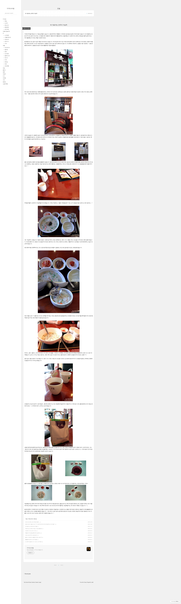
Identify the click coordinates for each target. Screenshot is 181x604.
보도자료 (7, 29)
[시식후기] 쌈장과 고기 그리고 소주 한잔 (33, 541)
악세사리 (7, 39)
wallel (92, 582)
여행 (4, 45)
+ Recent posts (27, 573)
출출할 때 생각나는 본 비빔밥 (31, 539)
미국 (6, 59)
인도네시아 (7, 47)
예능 (6, 21)
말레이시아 (7, 55)
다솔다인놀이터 (6, 31)
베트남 (6, 61)
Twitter (30, 582)
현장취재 (7, 27)
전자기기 (7, 41)
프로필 (4, 77)
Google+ (39, 582)
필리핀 (6, 49)
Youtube (36, 582)
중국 (6, 51)
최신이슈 (7, 25)
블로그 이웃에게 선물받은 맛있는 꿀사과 (33, 537)
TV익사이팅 (10, 8)
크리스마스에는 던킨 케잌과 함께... (32, 522)
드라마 (6, 23)
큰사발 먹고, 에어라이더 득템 (31, 526)
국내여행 (7, 66)
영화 (4, 72)
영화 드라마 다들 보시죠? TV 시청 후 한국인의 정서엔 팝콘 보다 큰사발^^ (40, 524)
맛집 (4, 68)
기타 (6, 43)
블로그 (4, 70)
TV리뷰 (4, 19)
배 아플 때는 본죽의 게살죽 (31, 13)
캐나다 (6, 57)
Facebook (33, 582)
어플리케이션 (8, 37)
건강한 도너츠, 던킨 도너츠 (30, 530)
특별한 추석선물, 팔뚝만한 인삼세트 (32, 533)
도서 (4, 76)
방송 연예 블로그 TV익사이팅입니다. (35, 549)
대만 (6, 63)
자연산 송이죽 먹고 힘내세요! (31, 535)
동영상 (4, 81)
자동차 (4, 74)
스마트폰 (7, 35)
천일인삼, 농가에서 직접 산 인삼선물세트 (33, 528)
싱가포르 (7, 53)
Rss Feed (25, 582)
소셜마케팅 (5, 83)
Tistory (85, 582)
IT (3, 33)
